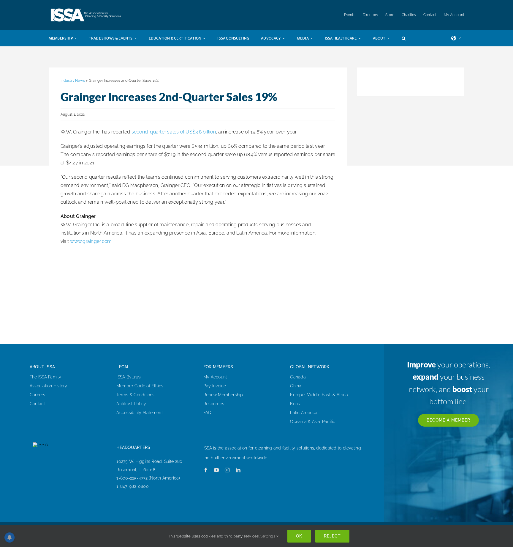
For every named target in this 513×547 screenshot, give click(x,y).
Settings (268, 536)
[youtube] (216, 470)
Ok (299, 536)
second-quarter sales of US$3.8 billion (174, 132)
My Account (215, 377)
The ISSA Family (45, 377)
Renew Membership (223, 394)
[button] (409, 38)
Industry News (73, 80)
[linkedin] (238, 470)
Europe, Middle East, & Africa (319, 394)
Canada (297, 377)
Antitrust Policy (131, 403)
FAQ (207, 412)
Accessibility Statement (139, 412)
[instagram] (227, 470)
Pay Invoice (214, 385)
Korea (296, 403)
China (295, 385)
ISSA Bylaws (128, 377)
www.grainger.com (91, 241)
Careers (37, 394)
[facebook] (205, 470)
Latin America (303, 412)
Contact (37, 403)
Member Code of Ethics (139, 385)
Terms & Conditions (135, 394)
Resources (213, 403)
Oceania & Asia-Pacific (312, 421)
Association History (48, 385)
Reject (332, 536)
